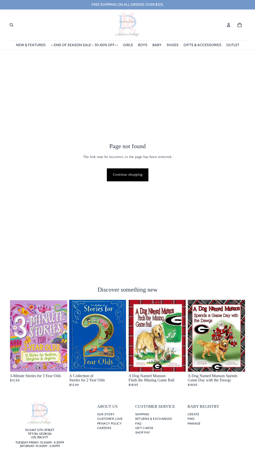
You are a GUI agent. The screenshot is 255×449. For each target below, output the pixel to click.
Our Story (105, 414)
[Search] (11, 24)
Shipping (142, 414)
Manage (194, 423)
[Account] (228, 24)
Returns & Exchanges (153, 419)
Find (191, 419)
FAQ (138, 423)
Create (193, 414)
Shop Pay (142, 432)
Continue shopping (127, 175)
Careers (104, 428)
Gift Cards (144, 428)
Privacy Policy (109, 423)
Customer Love (110, 419)
